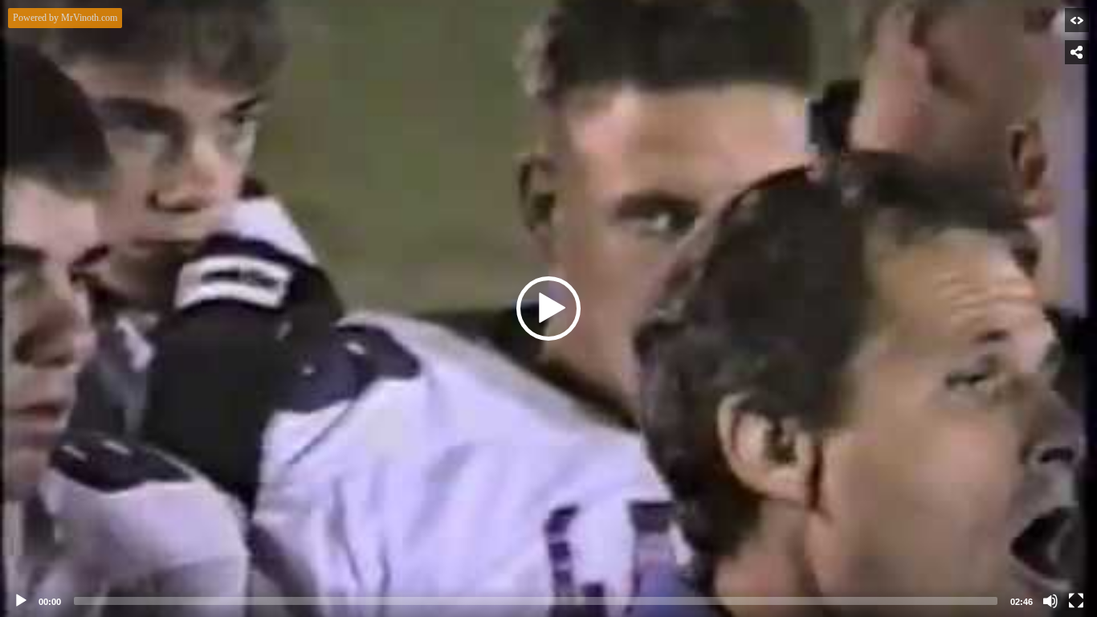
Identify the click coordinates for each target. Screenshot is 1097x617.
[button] (548, 308)
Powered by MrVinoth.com (65, 17)
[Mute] (1050, 601)
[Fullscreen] (1076, 601)
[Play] (21, 601)
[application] (548, 308)
